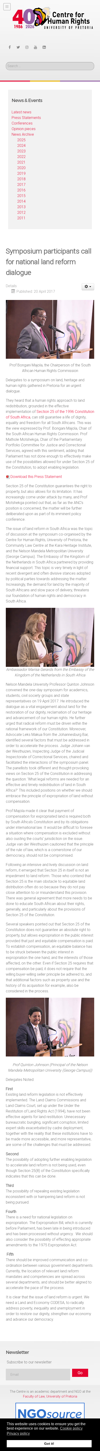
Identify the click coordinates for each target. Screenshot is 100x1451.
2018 (21, 179)
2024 (21, 145)
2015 (21, 196)
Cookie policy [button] (71, 1428)
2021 (21, 162)
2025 (21, 140)
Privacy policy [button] (18, 1433)
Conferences (22, 123)
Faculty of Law (34, 1396)
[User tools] (88, 286)
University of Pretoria (61, 1396)
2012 (21, 212)
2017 (21, 184)
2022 (21, 157)
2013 (21, 207)
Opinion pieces (24, 129)
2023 (21, 151)
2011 (21, 218)
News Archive (23, 134)
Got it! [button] (49, 1443)
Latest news (21, 112)
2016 (21, 190)
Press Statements (26, 117)
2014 (21, 201)
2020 (21, 168)
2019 (21, 173)
